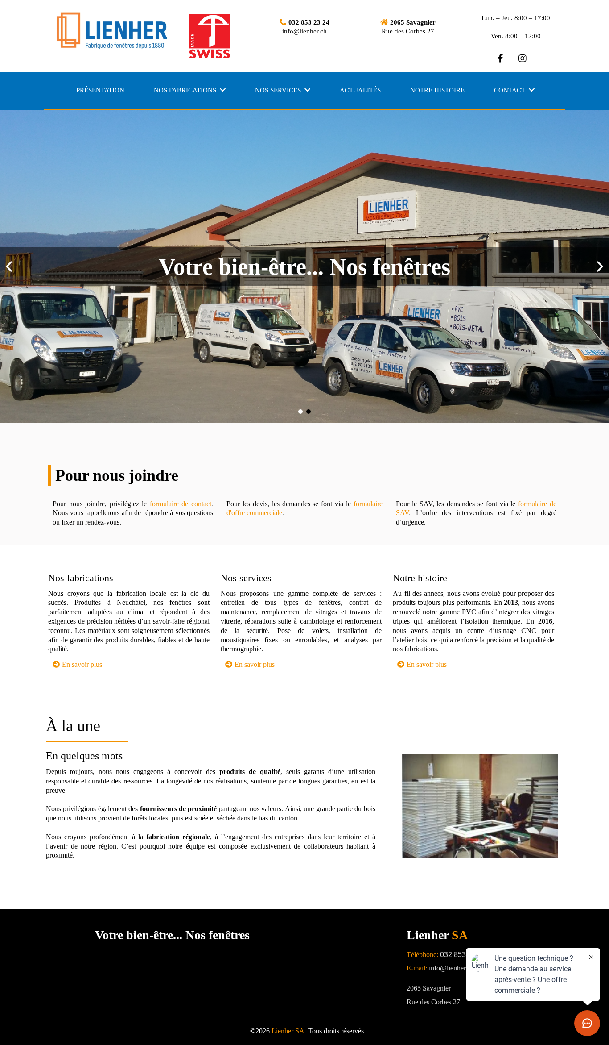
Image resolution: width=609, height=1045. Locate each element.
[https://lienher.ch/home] (126, 31)
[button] (222, 90)
